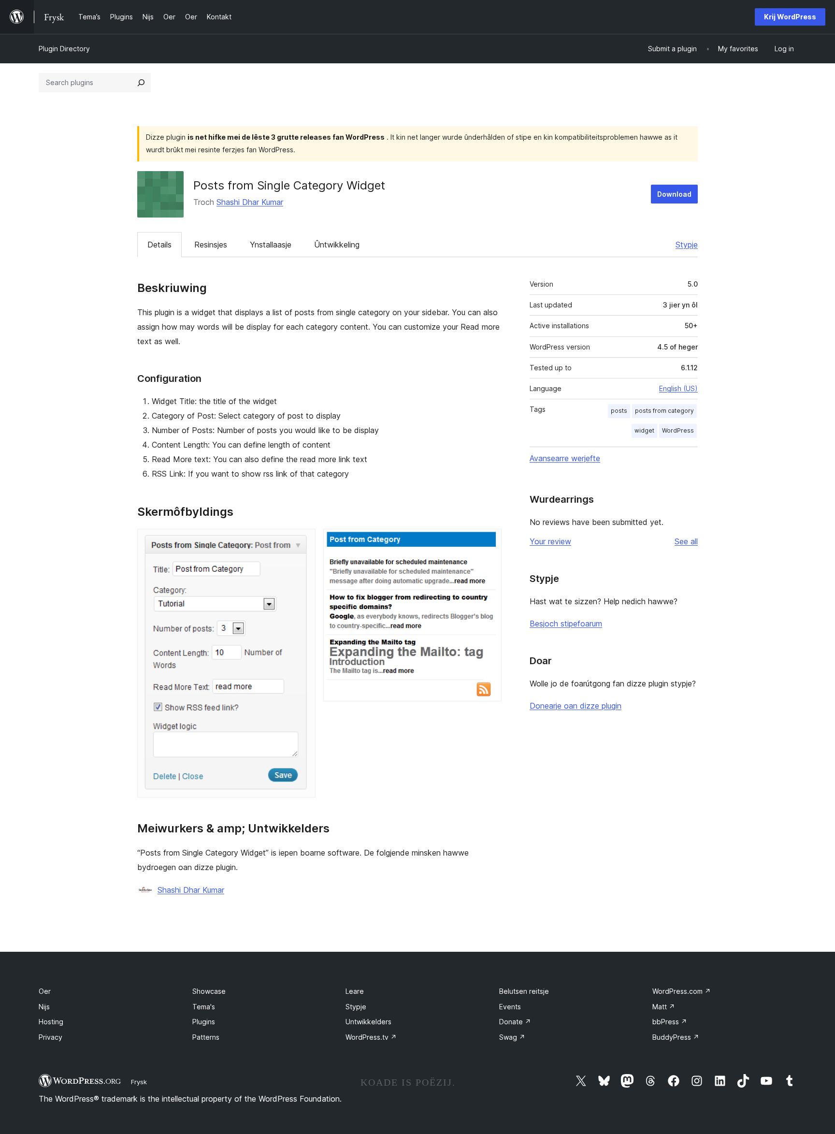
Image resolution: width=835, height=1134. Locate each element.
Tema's (203, 1007)
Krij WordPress (790, 17)
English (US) (678, 388)
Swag (512, 1037)
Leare (355, 991)
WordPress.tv (371, 1037)
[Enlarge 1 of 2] (302, 542)
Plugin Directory (64, 48)
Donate (515, 1022)
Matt (663, 1007)
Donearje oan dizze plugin (575, 706)
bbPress (669, 1022)
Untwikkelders (368, 1022)
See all (686, 541)
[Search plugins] (141, 82)
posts (619, 410)
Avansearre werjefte (565, 458)
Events (510, 1007)
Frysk (139, 1082)
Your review (550, 541)
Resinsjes (210, 244)
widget (644, 430)
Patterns (205, 1037)
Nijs (44, 1007)
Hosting (51, 1022)
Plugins (203, 1022)
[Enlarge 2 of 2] (488, 542)
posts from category (664, 410)
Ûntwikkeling (337, 244)
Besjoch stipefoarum (566, 623)
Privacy (50, 1037)
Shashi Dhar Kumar (249, 202)
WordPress (678, 430)
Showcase (209, 991)
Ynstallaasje (270, 244)
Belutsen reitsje (524, 991)
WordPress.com (681, 991)
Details (159, 244)
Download (674, 194)
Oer (45, 991)
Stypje (687, 244)
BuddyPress (675, 1037)
